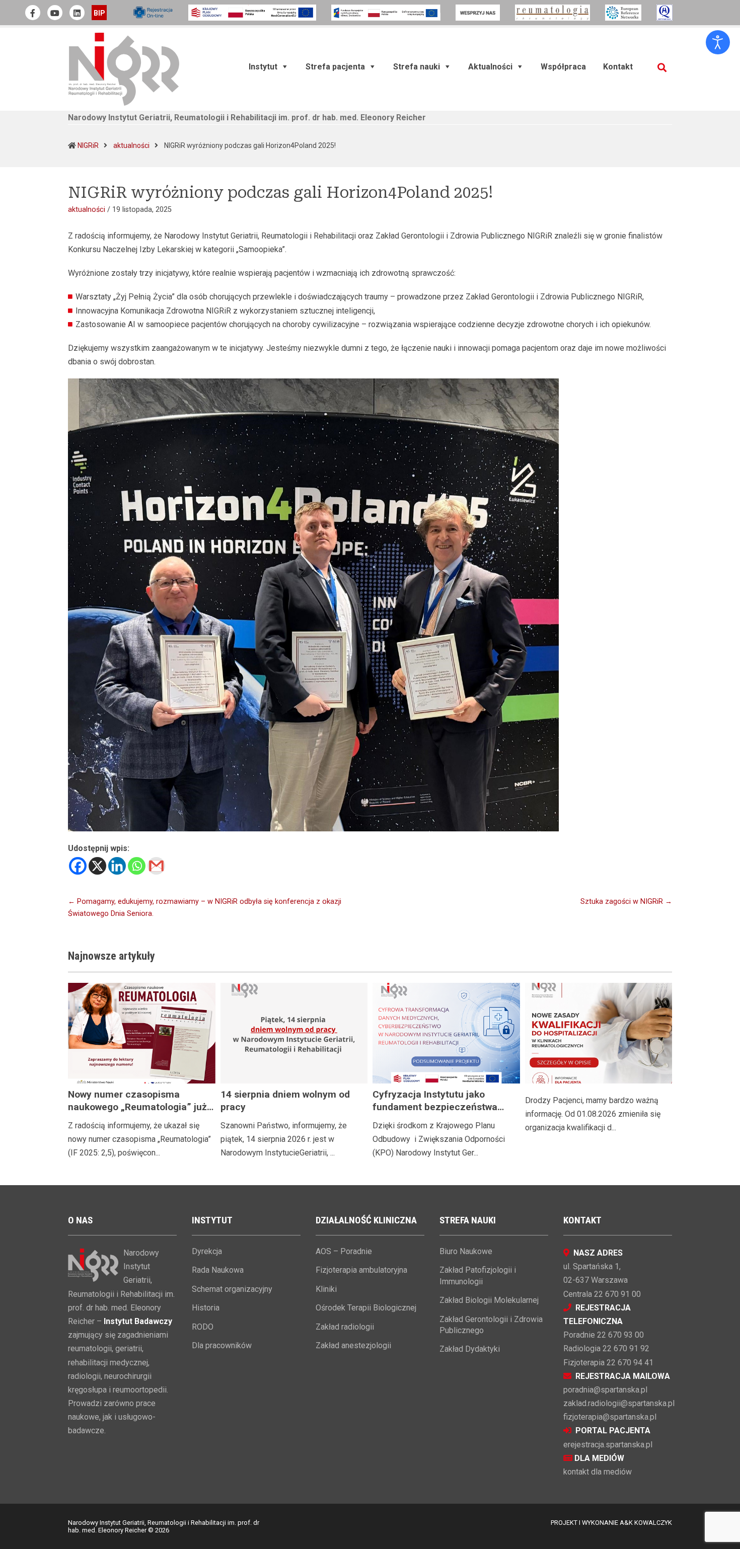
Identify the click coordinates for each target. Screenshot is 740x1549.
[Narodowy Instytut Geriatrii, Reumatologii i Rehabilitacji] (124, 68)
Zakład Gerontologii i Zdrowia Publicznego (491, 1324)
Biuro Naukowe (465, 1251)
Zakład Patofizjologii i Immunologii (477, 1275)
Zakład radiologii (345, 1327)
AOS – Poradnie (344, 1251)
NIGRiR (88, 145)
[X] (97, 866)
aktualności (131, 145)
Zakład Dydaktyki (469, 1349)
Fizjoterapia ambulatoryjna (361, 1270)
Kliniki (326, 1289)
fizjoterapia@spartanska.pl (609, 1417)
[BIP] (99, 12)
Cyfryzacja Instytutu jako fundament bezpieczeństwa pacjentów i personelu (435, 1107)
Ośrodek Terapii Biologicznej (366, 1307)
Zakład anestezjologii (353, 1345)
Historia (205, 1307)
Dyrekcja (207, 1251)
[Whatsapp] (136, 866)
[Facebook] (78, 866)
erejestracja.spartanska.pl (607, 1444)
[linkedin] (77, 12)
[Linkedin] (117, 866)
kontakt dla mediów (597, 1472)
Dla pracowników (222, 1345)
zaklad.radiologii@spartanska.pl (619, 1403)
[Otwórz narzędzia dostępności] (718, 42)
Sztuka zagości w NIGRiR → (626, 901)
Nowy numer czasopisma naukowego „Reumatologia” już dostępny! (137, 1107)
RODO (202, 1327)
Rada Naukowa (218, 1270)
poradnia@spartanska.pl (605, 1390)
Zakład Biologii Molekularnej (489, 1300)
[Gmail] (156, 866)
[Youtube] (54, 12)
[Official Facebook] (32, 12)
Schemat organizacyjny (232, 1289)
